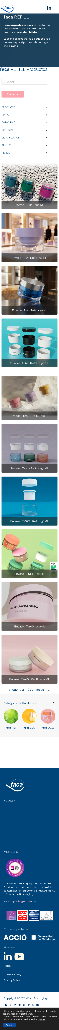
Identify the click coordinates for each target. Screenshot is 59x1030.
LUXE (48, 727)
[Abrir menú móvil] (35, 8)
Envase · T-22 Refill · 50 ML (30, 258)
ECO (29, 727)
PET (11, 727)
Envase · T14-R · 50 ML (29, 574)
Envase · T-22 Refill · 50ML (29, 310)
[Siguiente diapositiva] (53, 703)
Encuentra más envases (26, 690)
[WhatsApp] (19, 1005)
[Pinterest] (24, 1005)
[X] (10, 1005)
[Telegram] (28, 1005)
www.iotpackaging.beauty (20, 901)
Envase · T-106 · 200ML (29, 626)
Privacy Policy (12, 980)
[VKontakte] (33, 1005)
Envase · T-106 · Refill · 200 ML (29, 679)
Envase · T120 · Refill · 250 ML (29, 363)
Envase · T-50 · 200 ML (29, 205)
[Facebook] (6, 1005)
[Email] (37, 1005)
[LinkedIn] (15, 1005)
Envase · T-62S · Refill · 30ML (29, 521)
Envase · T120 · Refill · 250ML (29, 468)
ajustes (41, 1019)
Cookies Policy (12, 974)
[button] (24, 107)
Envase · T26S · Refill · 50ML (29, 416)
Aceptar (9, 1025)
